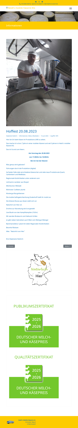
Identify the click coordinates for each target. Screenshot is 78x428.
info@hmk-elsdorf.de (52, 4)
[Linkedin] (42, 2)
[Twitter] (39, 2)
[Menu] (70, 8)
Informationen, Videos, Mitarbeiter (29, 136)
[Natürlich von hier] (39, 270)
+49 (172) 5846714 (39, 4)
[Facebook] (36, 2)
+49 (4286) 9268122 (26, 4)
